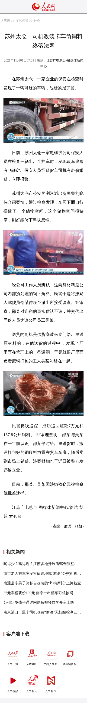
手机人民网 (51, 664)
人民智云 (31, 691)
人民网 (5, 21)
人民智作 (50, 691)
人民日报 (12, 664)
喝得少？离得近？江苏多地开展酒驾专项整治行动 (44, 564)
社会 (37, 21)
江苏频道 (22, 21)
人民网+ (31, 664)
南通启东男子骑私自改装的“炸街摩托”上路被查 (42, 583)
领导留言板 (70, 664)
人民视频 (12, 691)
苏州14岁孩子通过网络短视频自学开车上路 (38, 602)
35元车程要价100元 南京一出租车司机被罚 (38, 593)
